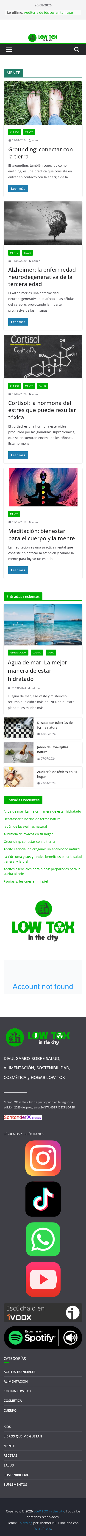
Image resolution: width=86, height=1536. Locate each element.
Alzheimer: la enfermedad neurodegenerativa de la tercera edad (42, 276)
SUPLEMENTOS (15, 1484)
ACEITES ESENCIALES (20, 1372)
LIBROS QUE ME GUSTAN (23, 1436)
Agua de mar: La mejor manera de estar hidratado (37, 670)
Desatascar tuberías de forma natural (55, 725)
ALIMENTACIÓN (18, 652)
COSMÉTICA (13, 1400)
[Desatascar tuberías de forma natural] (18, 728)
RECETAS (10, 1455)
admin (36, 140)
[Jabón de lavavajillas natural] (18, 753)
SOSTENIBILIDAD (16, 1475)
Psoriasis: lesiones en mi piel (26, 881)
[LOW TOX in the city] (43, 35)
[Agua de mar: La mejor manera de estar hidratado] (43, 624)
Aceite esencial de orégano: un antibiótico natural (42, 849)
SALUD (27, 252)
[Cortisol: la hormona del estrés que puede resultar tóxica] (43, 356)
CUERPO (14, 132)
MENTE (29, 132)
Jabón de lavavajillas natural (52, 749)
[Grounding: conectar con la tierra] (43, 103)
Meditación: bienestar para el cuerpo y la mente (41, 534)
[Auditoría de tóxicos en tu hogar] (18, 778)
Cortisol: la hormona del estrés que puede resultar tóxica (42, 410)
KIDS (7, 1426)
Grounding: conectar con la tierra (40, 152)
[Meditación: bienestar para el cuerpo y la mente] (43, 487)
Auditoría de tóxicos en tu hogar (48, 12)
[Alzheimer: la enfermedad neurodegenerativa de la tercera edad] (43, 223)
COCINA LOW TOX (17, 1391)
